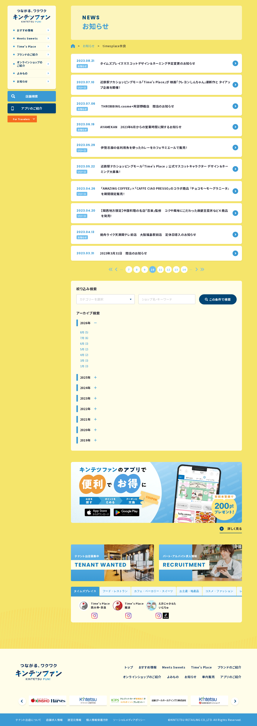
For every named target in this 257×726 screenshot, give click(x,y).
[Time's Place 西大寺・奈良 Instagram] (94, 616)
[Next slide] (235, 701)
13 (176, 269)
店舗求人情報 (54, 720)
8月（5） (84, 332)
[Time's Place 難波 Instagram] (128, 616)
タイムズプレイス (85, 591)
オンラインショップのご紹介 (142, 677)
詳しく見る (234, 529)
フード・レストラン (115, 591)
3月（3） (84, 360)
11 (160, 269)
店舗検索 (31, 96)
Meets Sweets (173, 667)
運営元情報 (74, 720)
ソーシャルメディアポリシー (129, 720)
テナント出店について (28, 720)
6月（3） (84, 343)
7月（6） (84, 338)
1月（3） (84, 366)
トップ (129, 667)
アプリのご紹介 (31, 108)
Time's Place (201, 667)
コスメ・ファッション (219, 591)
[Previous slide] (22, 701)
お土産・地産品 (189, 591)
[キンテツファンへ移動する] (73, 46)
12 (168, 269)
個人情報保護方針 (97, 720)
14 (184, 269)
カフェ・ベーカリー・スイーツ (153, 591)
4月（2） (84, 355)
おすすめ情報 (148, 667)
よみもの (173, 677)
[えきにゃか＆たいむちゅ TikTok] (166, 616)
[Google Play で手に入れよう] (126, 512)
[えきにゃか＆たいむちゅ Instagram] (159, 616)
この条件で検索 (220, 299)
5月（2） (84, 349)
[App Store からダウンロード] (97, 512)
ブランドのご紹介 (229, 667)
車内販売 (208, 677)
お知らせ (190, 677)
